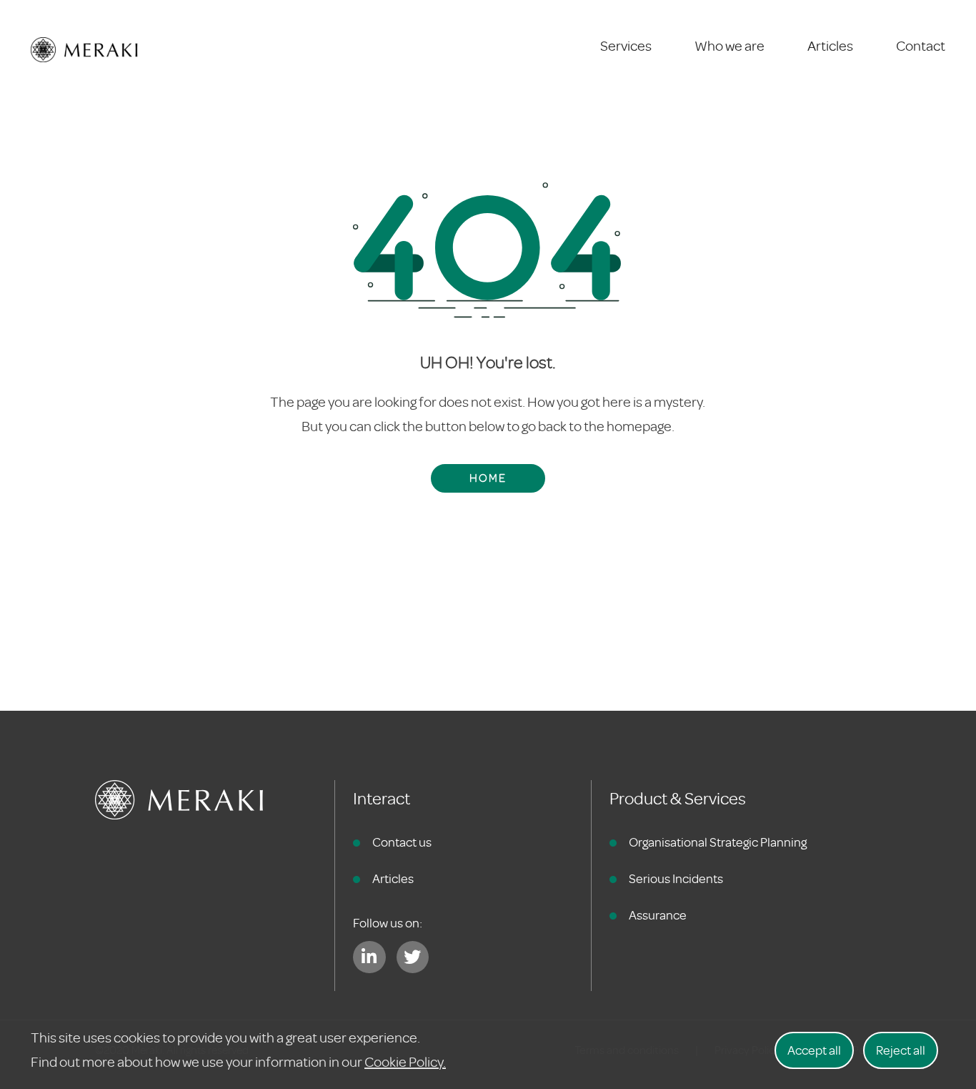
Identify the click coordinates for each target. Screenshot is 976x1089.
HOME (488, 478)
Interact (381, 799)
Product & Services (677, 799)
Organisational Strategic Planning (718, 842)
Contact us (402, 842)
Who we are (729, 46)
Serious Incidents (676, 879)
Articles (830, 46)
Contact (920, 46)
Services (626, 46)
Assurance (658, 915)
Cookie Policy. (405, 1062)
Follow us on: (387, 923)
